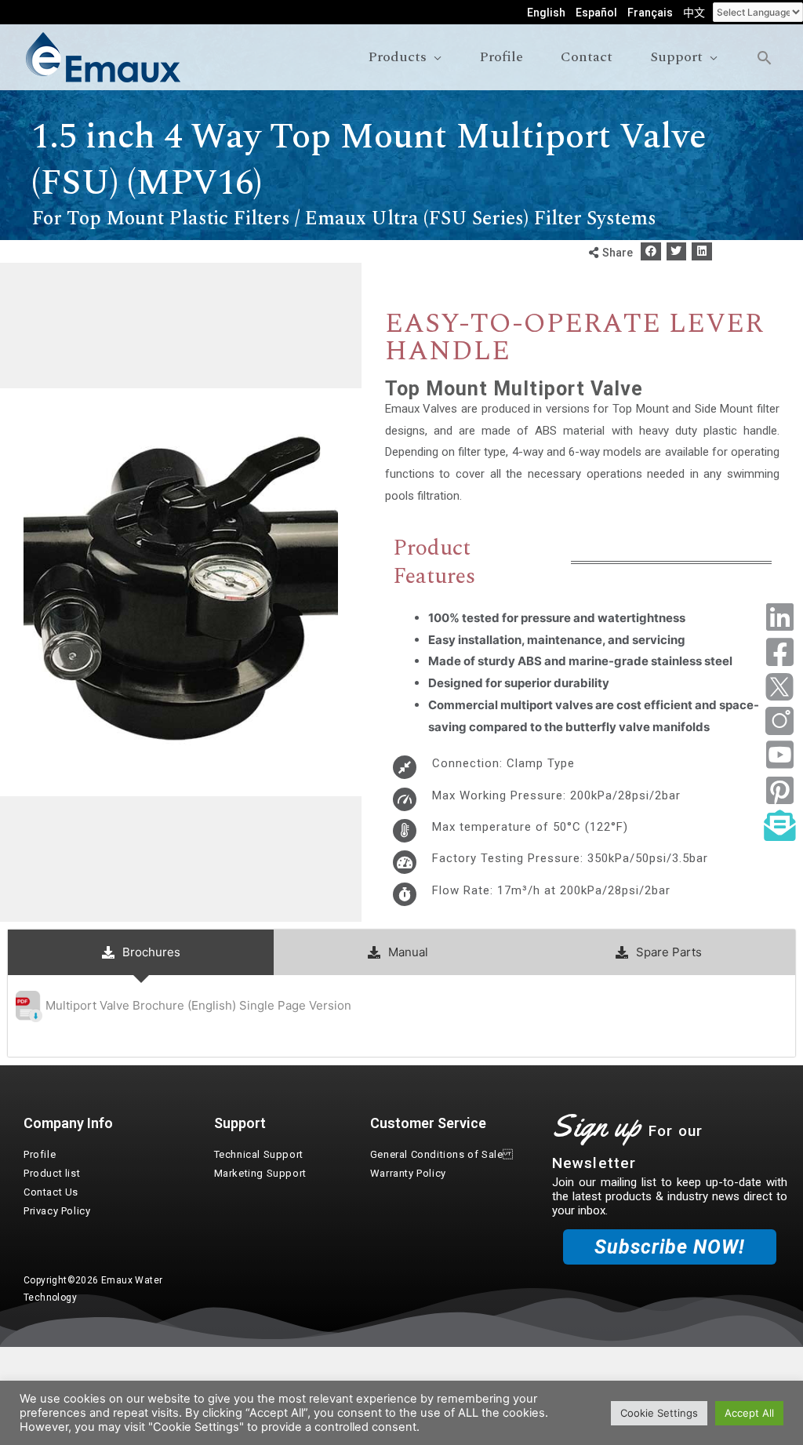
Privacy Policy (57, 1211)
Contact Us (51, 1192)
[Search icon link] (764, 58)
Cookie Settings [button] (659, 1413)
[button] (651, 251)
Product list (52, 1173)
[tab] (141, 952)
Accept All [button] (749, 1413)
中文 (694, 12)
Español (596, 12)
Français (650, 12)
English (546, 12)
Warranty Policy (408, 1173)
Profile (40, 1154)
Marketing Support (260, 1173)
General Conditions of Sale (442, 1154)
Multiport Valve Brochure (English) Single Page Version (198, 1005)
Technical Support (258, 1154)
